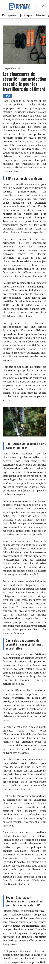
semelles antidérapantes (24, 149)
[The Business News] (19, 6)
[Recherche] (37, 6)
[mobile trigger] (5, 6)
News (7, 96)
